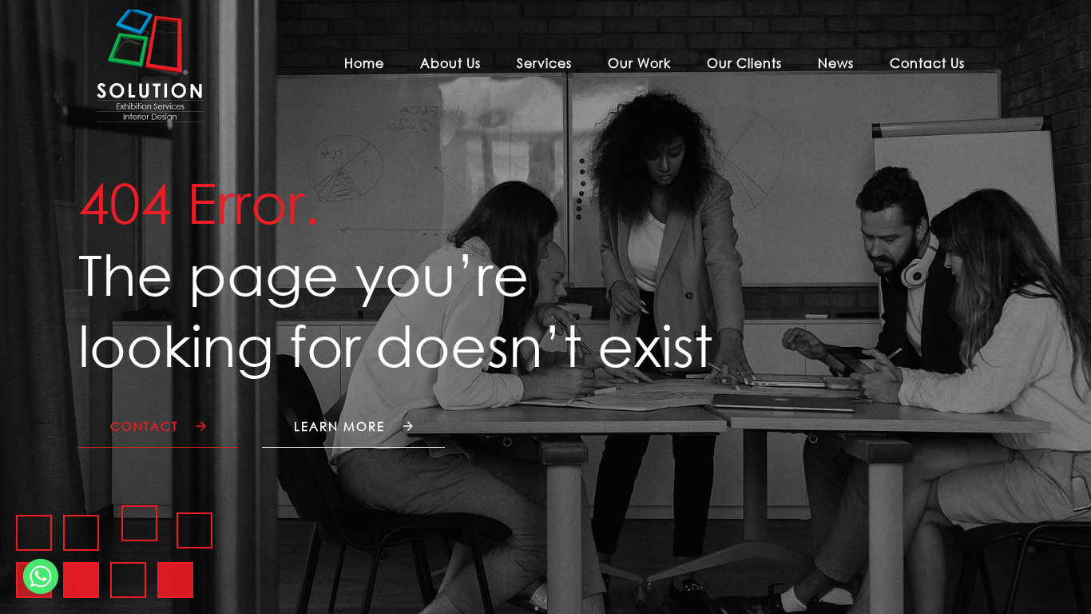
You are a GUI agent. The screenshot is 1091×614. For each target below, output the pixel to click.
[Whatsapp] (40, 576)
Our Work (639, 63)
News (836, 63)
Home (364, 63)
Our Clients (744, 63)
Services (544, 63)
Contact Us (927, 63)
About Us (450, 63)
